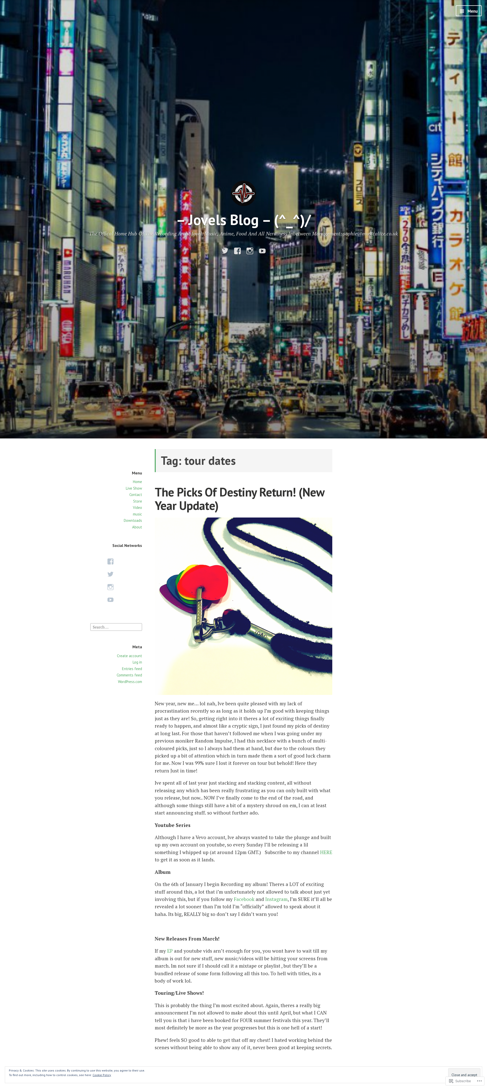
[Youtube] (262, 251)
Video (137, 507)
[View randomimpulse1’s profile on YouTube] (110, 599)
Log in (137, 662)
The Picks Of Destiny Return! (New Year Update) (239, 498)
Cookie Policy (102, 1075)
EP (170, 951)
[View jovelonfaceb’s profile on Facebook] (110, 561)
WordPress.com (130, 681)
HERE (326, 852)
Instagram (276, 899)
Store (137, 501)
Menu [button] (472, 11)
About (137, 527)
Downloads (133, 520)
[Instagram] (249, 251)
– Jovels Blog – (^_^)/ (243, 219)
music (137, 514)
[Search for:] (116, 626)
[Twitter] (225, 251)
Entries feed (132, 668)
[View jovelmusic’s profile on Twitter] (110, 574)
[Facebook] (237, 251)
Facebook (244, 899)
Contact (135, 494)
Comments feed (129, 675)
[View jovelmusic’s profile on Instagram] (110, 587)
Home (137, 481)
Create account (129, 655)
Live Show (134, 488)
